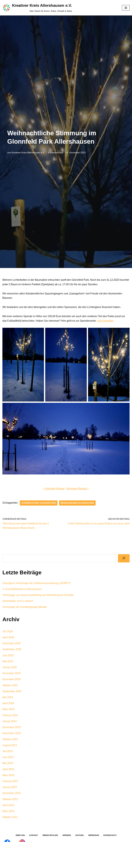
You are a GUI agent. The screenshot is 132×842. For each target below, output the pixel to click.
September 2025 (11, 649)
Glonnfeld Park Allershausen (38, 503)
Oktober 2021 (10, 817)
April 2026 (8, 637)
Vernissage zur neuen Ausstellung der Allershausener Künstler (38, 595)
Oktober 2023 (10, 739)
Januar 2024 (9, 721)
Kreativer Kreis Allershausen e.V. (28, 152)
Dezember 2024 (11, 673)
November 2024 (11, 679)
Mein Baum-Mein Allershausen (77, 503)
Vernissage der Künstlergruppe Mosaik (24, 607)
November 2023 (11, 733)
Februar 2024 (10, 715)
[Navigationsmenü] (126, 7)
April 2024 (8, 703)
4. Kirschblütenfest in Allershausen (22, 589)
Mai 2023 (7, 763)
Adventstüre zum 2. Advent (17, 601)
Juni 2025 (8, 655)
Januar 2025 (9, 667)
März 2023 (8, 775)
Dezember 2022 (11, 793)
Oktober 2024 (10, 685)
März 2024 (8, 709)
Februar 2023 (10, 781)
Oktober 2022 (10, 799)
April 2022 (8, 805)
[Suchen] (124, 558)
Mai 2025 (7, 661)
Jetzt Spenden (105, 320)
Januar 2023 (9, 787)
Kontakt (33, 835)
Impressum (93, 835)
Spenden (66, 835)
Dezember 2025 (11, 643)
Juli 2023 (7, 751)
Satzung (79, 835)
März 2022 (8, 811)
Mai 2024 (7, 697)
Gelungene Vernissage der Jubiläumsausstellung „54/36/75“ (36, 583)
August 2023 (9, 745)
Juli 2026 (7, 631)
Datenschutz (110, 835)
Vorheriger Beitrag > (77, 488)
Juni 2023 (8, 757)
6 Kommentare (55, 152)
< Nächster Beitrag (54, 488)
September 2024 (11, 691)
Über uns (20, 835)
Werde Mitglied (50, 835)
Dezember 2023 (11, 727)
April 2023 (8, 769)
